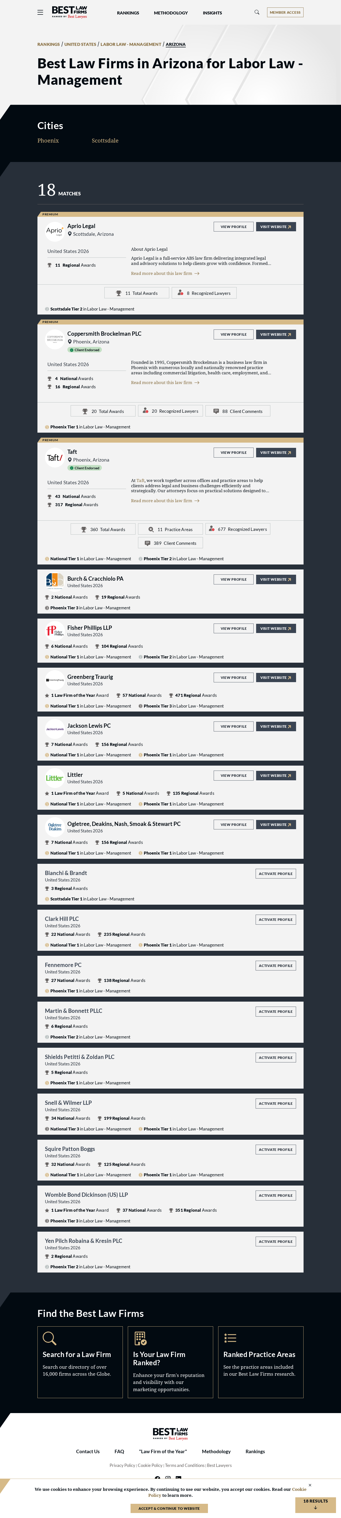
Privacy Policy (122, 1465)
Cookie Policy (150, 1465)
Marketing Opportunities (170, 1362)
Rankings (255, 1451)
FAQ (119, 1451)
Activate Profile (276, 874)
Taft (141, 480)
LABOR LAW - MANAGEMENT (131, 44)
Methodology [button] (171, 12)
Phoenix (48, 140)
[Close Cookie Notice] (306, 1485)
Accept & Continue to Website (169, 1508)
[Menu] (40, 12)
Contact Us (88, 1451)
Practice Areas (260, 1362)
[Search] (257, 12)
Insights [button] (212, 12)
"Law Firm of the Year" (163, 1451)
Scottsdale (105, 140)
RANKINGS (48, 44)
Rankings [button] (128, 12)
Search (80, 1362)
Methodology (216, 1451)
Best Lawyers (219, 1465)
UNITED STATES (80, 44)
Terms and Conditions (184, 1465)
